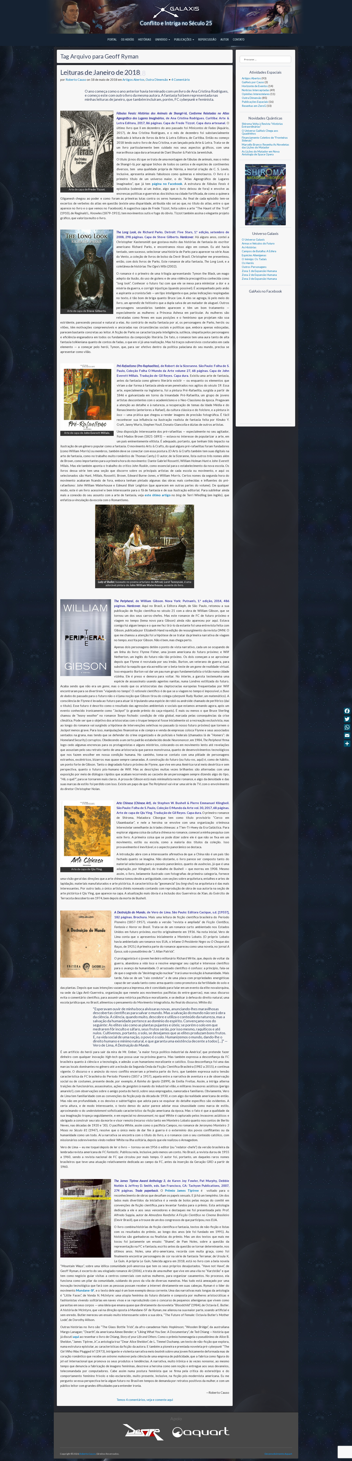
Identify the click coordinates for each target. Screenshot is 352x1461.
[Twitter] (347, 719)
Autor (224, 39)
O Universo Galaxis (253, 239)
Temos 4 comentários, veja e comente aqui (145, 1399)
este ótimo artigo (157, 495)
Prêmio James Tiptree (182, 1190)
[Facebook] (347, 711)
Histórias (144, 39)
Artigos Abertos (133, 79)
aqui (76, 1336)
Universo (161, 39)
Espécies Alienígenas (254, 255)
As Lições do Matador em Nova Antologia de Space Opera (260, 153)
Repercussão (207, 39)
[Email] (347, 735)
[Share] (347, 743)
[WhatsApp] (347, 727)
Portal (112, 39)
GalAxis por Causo (253, 82)
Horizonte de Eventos (255, 86)
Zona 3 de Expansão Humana (259, 278)
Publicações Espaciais (255, 101)
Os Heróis (127, 39)
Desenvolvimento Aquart (278, 1453)
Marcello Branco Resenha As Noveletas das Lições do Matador (265, 146)
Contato (238, 39)
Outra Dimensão (157, 79)
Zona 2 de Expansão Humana (259, 274)
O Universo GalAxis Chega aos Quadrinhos (260, 132)
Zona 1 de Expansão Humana (259, 271)
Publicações (183, 39)
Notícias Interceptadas (255, 90)
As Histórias (249, 247)
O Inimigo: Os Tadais (254, 259)
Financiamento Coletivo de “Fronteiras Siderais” (265, 139)
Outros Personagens (254, 267)
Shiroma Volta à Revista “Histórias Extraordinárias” (262, 125)
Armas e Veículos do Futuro (258, 243)
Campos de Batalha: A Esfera (259, 251)
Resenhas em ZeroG (254, 105)
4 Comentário (180, 79)
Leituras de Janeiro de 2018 (100, 72)
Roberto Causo (76, 79)
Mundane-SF (85, 1290)
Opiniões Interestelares (256, 94)
